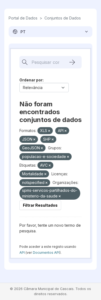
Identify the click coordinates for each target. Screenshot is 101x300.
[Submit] (72, 62)
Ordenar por (31, 80)
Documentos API (46, 252)
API (22, 252)
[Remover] (49, 131)
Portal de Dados (23, 18)
